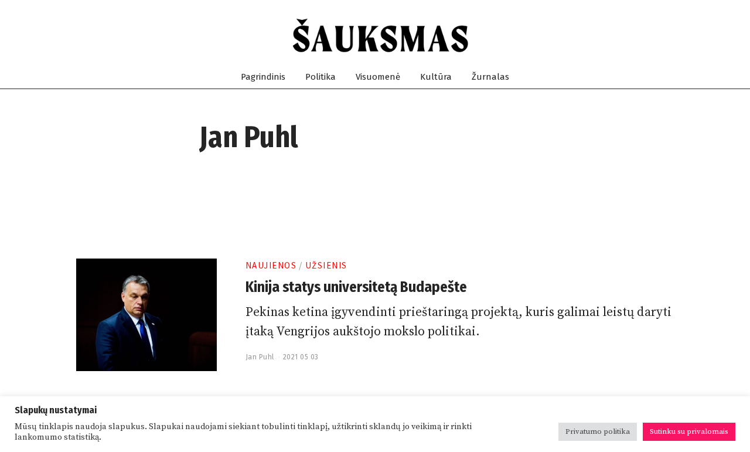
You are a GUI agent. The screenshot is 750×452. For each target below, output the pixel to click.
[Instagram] (625, 36)
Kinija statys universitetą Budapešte (356, 287)
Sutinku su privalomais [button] (689, 431)
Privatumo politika (597, 431)
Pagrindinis (263, 77)
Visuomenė (378, 77)
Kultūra (436, 77)
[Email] (668, 36)
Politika (320, 77)
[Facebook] (611, 36)
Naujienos (271, 265)
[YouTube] (639, 36)
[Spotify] (653, 36)
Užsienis (326, 265)
